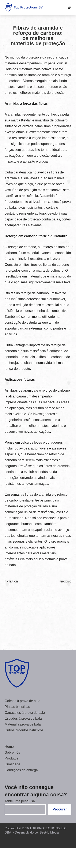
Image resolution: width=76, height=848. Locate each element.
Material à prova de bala (23, 724)
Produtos (11, 758)
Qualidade (12, 764)
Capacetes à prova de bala (25, 712)
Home (9, 746)
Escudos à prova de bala (23, 718)
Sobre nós (12, 752)
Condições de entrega (21, 770)
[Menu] (69, 7)
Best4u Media (49, 832)
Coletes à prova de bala (22, 701)
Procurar (60, 809)
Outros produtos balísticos (24, 730)
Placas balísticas (17, 707)
